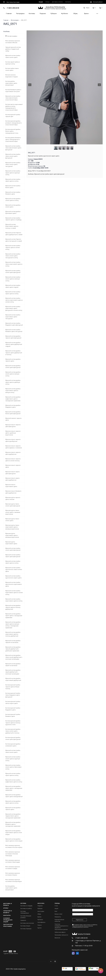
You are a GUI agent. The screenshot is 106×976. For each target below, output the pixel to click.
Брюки (39, 917)
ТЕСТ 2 (34, 171)
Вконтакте (51, 961)
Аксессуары (41, 911)
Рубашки (40, 908)
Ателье (5, 908)
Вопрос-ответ (58, 914)
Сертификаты (41, 922)
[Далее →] (65, 87)
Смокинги (23, 920)
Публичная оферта (60, 932)
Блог (56, 911)
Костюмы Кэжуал (25, 926)
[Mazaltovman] (53, 7)
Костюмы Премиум (25, 928)
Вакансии (57, 938)
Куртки (39, 928)
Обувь (39, 914)
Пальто (40, 925)
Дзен (55, 961)
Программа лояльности (61, 935)
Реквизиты (58, 917)
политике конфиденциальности (82, 926)
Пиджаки (40, 906)
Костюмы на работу (26, 908)
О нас (56, 906)
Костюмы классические (27, 923)
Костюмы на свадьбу (26, 906)
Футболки (40, 919)
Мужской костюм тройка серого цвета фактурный (49, 174)
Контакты (7, 915)
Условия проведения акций (7, 919)
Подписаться (79, 919)
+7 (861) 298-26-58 (13, 8)
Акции (56, 908)
